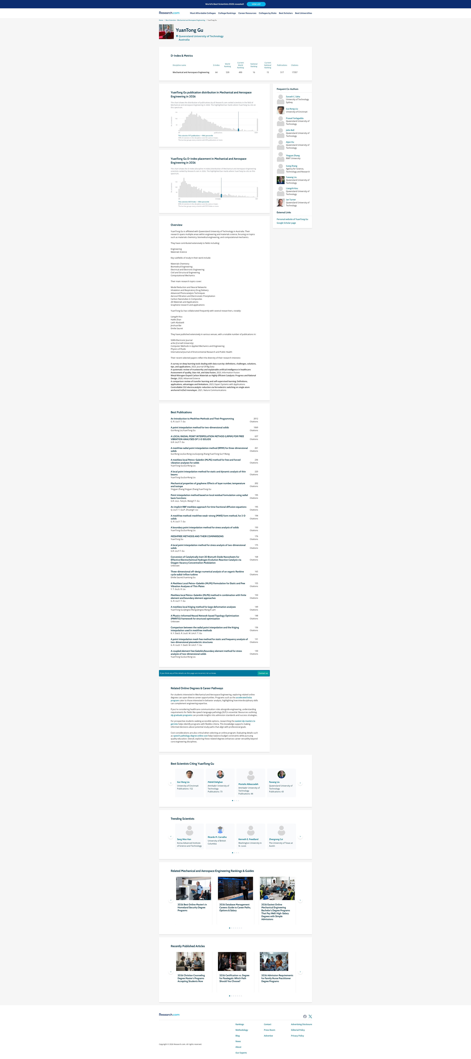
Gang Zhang (291, 166)
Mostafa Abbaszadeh (248, 784)
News (238, 1041)
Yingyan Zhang (293, 155)
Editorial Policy (298, 1030)
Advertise (268, 1035)
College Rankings (227, 13)
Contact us (263, 673)
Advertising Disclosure (301, 1024)
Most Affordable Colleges (203, 13)
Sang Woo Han (184, 839)
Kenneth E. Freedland (248, 839)
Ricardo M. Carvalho (217, 837)
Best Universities (303, 13)
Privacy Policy (297, 1035)
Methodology (242, 1030)
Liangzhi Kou (292, 188)
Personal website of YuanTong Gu (292, 219)
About (238, 1047)
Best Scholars (286, 13)
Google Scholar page (286, 223)
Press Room (269, 1030)
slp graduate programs (181, 715)
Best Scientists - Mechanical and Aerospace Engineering (185, 20)
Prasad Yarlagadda (294, 118)
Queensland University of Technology (201, 36)
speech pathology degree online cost (190, 735)
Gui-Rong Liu (292, 108)
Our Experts (241, 1052)
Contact (267, 1024)
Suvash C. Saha (293, 96)
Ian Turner (291, 199)
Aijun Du (290, 142)
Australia (184, 39)
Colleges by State (267, 13)
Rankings (240, 1024)
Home (161, 20)
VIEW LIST (256, 4)
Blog (238, 1035)
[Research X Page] (310, 1016)
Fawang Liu (291, 177)
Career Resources (247, 13)
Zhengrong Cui (276, 839)
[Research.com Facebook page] (305, 1016)
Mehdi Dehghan (215, 782)
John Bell (290, 130)
